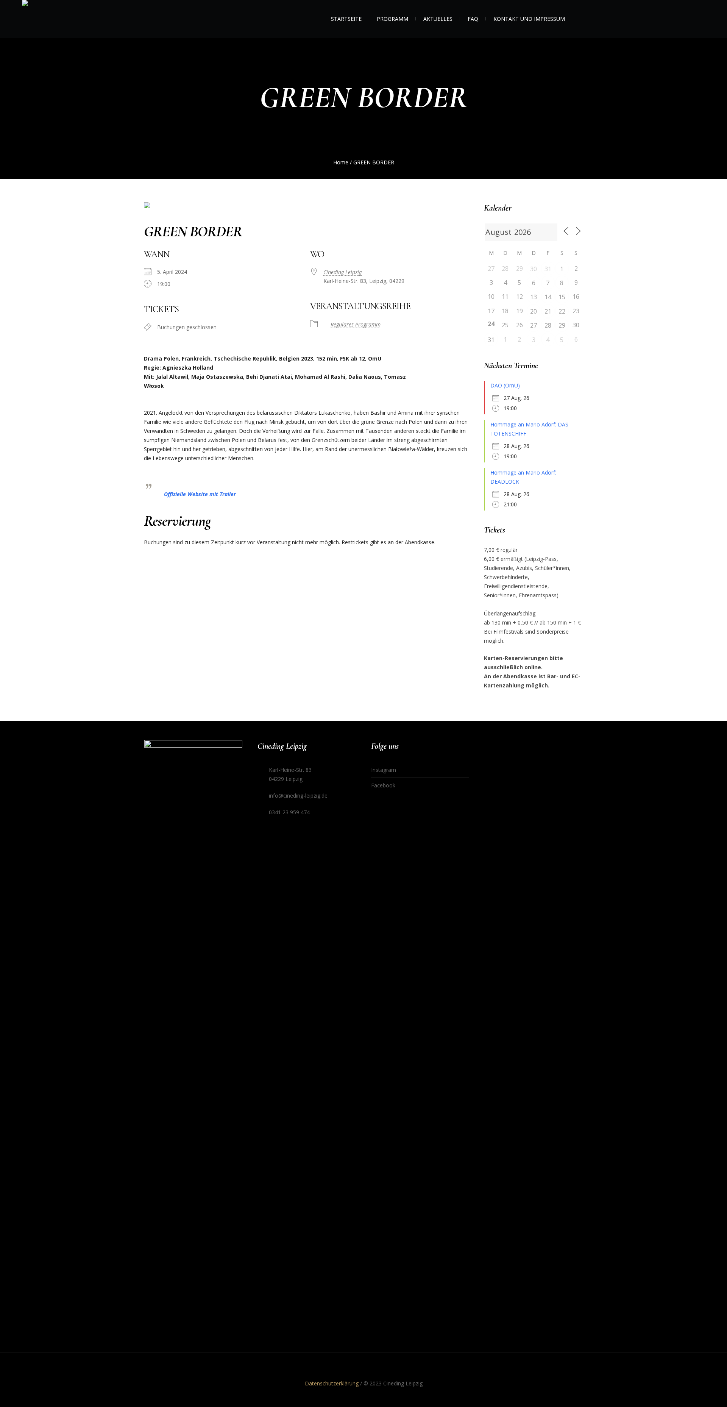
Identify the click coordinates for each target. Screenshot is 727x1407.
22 (562, 311)
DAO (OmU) (505, 385)
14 (547, 297)
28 (547, 325)
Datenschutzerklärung (332, 1383)
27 (533, 325)
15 (562, 297)
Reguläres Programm (356, 324)
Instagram (383, 769)
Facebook (383, 785)
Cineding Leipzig (342, 272)
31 (547, 269)
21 (547, 311)
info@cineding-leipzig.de (298, 795)
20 (533, 311)
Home (340, 162)
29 (562, 325)
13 (533, 297)
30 (533, 269)
